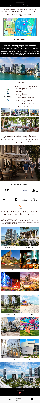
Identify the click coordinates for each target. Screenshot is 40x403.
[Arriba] (20, 393)
